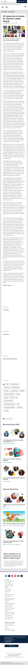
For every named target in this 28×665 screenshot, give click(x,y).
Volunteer (7, 628)
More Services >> (9, 596)
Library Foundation (9, 625)
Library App (7, 591)
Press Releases (8, 615)
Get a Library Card (9, 584)
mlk (18, 404)
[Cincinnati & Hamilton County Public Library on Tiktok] (22, 576)
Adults (4, 508)
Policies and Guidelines (10, 603)
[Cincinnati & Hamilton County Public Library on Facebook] (6, 576)
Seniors (8, 508)
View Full (5, 307)
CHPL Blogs (4, 11)
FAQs (6, 593)
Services (12, 544)
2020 (7, 384)
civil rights (22, 391)
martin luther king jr (8, 401)
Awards (6, 601)
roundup (6, 411)
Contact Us (11, 645)
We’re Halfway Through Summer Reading (14, 523)
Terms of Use (9, 653)
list (17, 398)
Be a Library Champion (10, 630)
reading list (19, 408)
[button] (2, 1)
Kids (7, 525)
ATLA (6, 626)
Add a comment (9, 418)
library (11, 398)
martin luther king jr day (9, 404)
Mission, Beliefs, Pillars (10, 608)
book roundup (14, 391)
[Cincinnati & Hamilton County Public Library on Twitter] (9, 576)
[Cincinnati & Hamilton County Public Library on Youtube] (15, 576)
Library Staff (11, 11)
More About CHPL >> (9, 618)
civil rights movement (8, 394)
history (17, 394)
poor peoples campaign (9, 408)
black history (7, 388)
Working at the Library (10, 614)
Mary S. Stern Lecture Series (9, 443)
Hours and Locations (9, 581)
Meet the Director (9, 605)
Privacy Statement (17, 653)
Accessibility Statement (14, 655)
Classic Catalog (8, 590)
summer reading (6, 481)
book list (6, 391)
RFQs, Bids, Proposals (10, 612)
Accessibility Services (9, 594)
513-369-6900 (8, 641)
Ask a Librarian (8, 582)
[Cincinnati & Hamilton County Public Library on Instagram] (12, 576)
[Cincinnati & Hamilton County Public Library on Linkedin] (18, 576)
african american (14, 384)
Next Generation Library (8, 610)
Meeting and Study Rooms (9, 586)
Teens (14, 525)
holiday (5, 398)
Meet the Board (8, 606)
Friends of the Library (9, 623)
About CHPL (7, 600)
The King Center (11, 138)
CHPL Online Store (9, 617)
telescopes (17, 544)
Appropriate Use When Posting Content (13, 564)
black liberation (16, 388)
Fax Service (7, 588)
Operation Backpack (7, 462)
